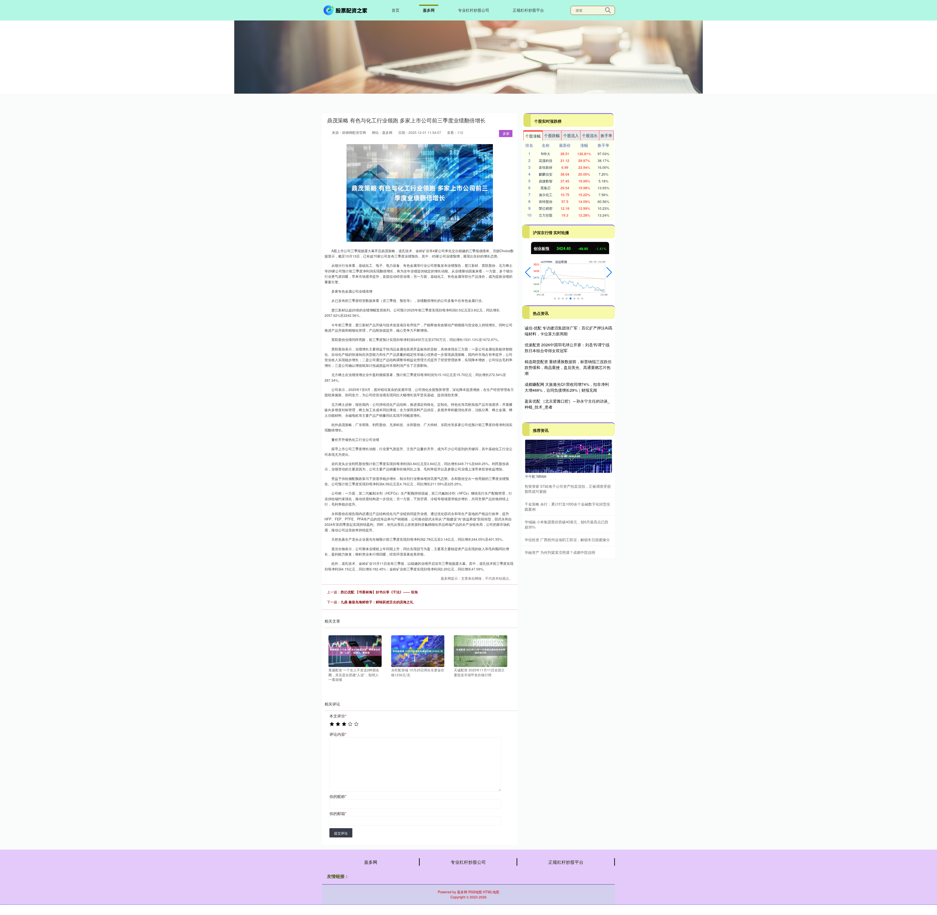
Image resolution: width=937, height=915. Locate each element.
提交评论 (341, 833)
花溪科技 (545, 160)
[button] (528, 272)
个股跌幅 (552, 135)
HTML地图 (491, 891)
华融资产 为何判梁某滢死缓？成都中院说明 (560, 552)
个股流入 (571, 135)
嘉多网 (429, 10)
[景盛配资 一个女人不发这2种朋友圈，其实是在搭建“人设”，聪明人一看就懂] (355, 650)
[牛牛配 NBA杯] (568, 455)
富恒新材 (545, 167)
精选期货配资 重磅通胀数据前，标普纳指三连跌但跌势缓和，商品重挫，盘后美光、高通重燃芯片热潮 (568, 367)
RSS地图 (475, 891)
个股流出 (590, 135)
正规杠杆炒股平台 (528, 10)
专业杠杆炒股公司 (473, 10)
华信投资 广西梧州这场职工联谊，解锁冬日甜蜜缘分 (567, 539)
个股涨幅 (533, 136)
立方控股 (545, 215)
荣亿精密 (545, 208)
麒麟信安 (545, 174)
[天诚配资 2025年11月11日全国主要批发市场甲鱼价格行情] (480, 650)
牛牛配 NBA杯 (536, 476)
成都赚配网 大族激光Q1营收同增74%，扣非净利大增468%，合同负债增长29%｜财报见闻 (567, 387)
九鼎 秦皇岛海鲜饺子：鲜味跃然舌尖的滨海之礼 (377, 601)
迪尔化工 (545, 194)
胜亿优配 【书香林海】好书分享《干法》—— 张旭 (379, 591)
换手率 (606, 135)
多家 (506, 133)
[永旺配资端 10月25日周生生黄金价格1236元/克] (417, 650)
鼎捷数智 (545, 181)
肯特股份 (545, 201)
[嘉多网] (346, 9)
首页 (395, 10)
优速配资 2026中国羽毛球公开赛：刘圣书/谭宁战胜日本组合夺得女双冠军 (567, 347)
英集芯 (545, 187)
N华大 (545, 153)
